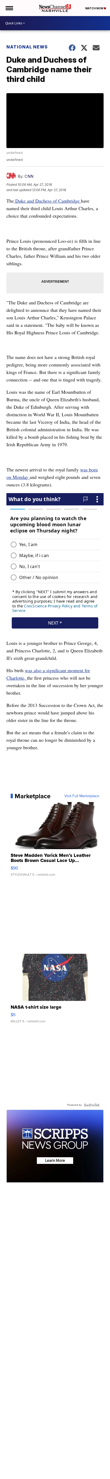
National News (27, 47)
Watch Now (94, 8)
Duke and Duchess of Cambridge (47, 201)
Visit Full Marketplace (81, 796)
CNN (29, 176)
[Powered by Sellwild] (91, 1105)
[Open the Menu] (9, 8)
